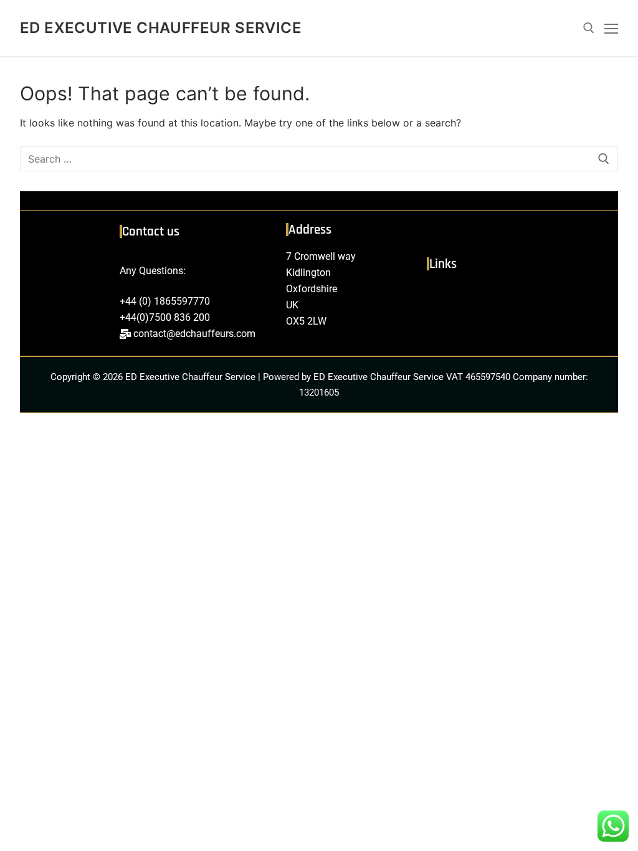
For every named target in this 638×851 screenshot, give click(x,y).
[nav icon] (611, 28)
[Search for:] (319, 159)
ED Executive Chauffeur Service (161, 28)
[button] (515, 296)
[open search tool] (588, 28)
